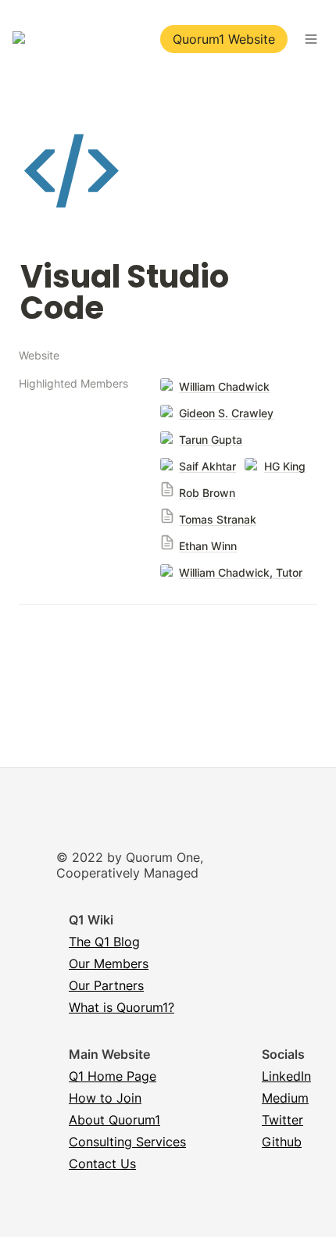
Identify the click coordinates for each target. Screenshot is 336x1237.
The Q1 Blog (104, 941)
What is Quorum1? (121, 1007)
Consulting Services (127, 1141)
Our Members (108, 963)
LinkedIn (286, 1076)
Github (282, 1141)
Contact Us (102, 1163)
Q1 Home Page (112, 1076)
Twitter (282, 1120)
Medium (285, 1098)
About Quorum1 (114, 1120)
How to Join (105, 1098)
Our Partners (106, 985)
